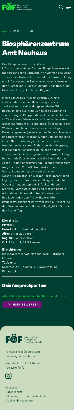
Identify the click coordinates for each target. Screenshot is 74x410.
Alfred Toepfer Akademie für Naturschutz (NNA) (34, 296)
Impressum (12, 387)
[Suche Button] (61, 6)
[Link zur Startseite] (18, 6)
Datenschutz (13, 391)
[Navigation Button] (69, 7)
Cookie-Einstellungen (19, 400)
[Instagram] (37, 376)
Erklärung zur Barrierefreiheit (25, 396)
